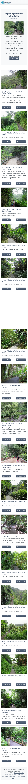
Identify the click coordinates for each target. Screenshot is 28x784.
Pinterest (13, 775)
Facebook (7, 775)
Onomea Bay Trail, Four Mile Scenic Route (12, 210)
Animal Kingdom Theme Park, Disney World (12, 711)
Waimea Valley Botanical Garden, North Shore (13, 466)
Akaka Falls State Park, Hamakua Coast (13, 134)
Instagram (21, 775)
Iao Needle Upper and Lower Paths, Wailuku (12, 92)
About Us (14, 778)
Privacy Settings (21, 776)
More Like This (21, 107)
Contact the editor (19, 773)
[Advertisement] (14, 309)
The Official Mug (10, 776)
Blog (3, 776)
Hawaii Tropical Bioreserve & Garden (12, 386)
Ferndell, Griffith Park (9, 536)
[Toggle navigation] (25, 2)
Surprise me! (14, 58)
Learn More (6, 107)
